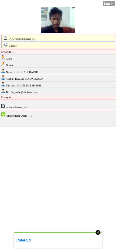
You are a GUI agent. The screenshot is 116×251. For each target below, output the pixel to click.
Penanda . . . (8, 51)
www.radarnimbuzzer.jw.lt (22, 38)
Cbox (8, 58)
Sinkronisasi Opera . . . (19, 115)
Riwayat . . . (8, 97)
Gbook (9, 65)
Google (12, 45)
